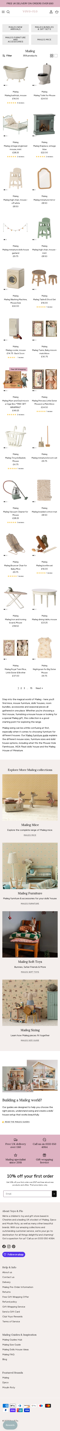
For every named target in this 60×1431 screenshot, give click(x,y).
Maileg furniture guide (37, 735)
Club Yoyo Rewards (12, 1316)
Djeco (5, 1382)
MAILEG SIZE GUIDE (30, 1040)
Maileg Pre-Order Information (17, 1287)
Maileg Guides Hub (12, 1339)
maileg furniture (30, 904)
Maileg (5, 1377)
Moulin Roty (8, 1387)
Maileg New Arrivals (15, 28)
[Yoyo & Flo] (30, 11)
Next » (39, 688)
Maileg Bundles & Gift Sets (44, 28)
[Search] (9, 12)
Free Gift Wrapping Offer (15, 1296)
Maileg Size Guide (11, 1344)
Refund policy (9, 1301)
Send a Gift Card (11, 1311)
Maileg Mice (30, 835)
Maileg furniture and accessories (15, 39)
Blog (4, 1359)
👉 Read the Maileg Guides (16, 1122)
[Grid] (51, 55)
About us (7, 1272)
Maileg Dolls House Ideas (15, 1349)
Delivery (6, 1282)
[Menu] (3, 12)
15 (31, 688)
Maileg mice (44, 39)
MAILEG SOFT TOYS (30, 972)
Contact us (8, 1277)
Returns (6, 1292)
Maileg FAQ (8, 1354)
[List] (56, 55)
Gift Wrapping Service (13, 1306)
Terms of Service (11, 1321)
